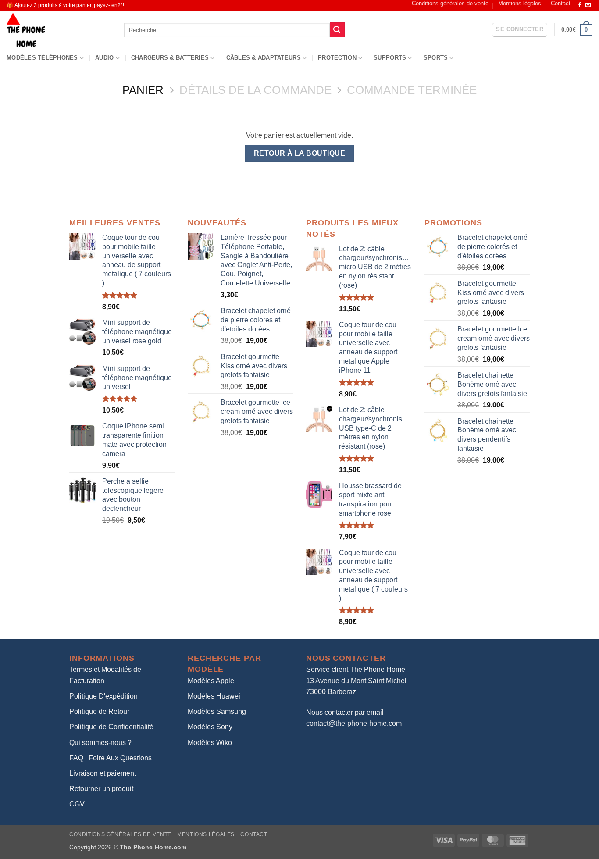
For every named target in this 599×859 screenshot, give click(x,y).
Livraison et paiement (102, 773)
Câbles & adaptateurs (263, 57)
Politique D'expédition (103, 696)
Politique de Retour (99, 711)
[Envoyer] (337, 29)
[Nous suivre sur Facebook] (579, 5)
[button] (519, 30)
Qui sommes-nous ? (100, 742)
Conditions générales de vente (450, 3)
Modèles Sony (210, 727)
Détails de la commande (255, 90)
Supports (390, 57)
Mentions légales (519, 3)
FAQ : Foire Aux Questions (110, 758)
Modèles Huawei (214, 696)
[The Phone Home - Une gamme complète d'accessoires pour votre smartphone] (59, 30)
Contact (560, 3)
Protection (337, 57)
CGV (77, 804)
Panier (143, 90)
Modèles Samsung (217, 711)
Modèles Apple (211, 680)
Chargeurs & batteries (170, 57)
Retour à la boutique (299, 153)
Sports (436, 57)
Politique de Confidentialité (111, 727)
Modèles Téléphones (42, 57)
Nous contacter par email (345, 712)
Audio (104, 57)
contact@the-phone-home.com (354, 723)
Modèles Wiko (210, 742)
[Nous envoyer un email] (588, 5)
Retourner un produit (101, 788)
